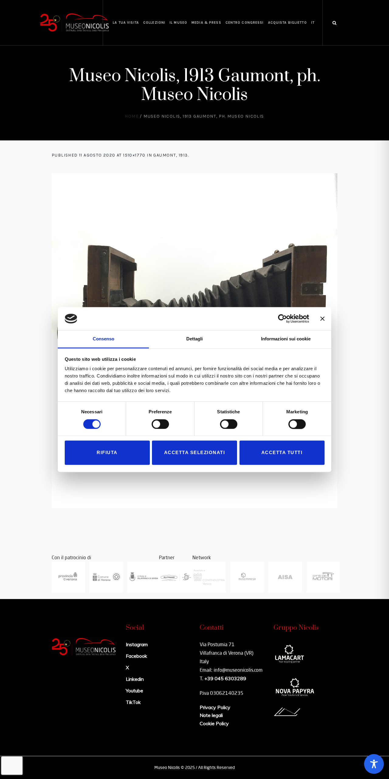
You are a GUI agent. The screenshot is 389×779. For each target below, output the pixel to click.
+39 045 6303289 (225, 678)
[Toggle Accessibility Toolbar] (373, 763)
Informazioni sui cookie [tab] (286, 339)
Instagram (137, 644)
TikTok (133, 702)
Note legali (211, 715)
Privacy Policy (215, 707)
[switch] (160, 424)
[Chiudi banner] (322, 318)
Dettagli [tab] (194, 339)
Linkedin (135, 679)
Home (132, 116)
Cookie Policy (214, 723)
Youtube (134, 691)
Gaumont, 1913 (170, 155)
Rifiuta (107, 452)
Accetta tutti (282, 452)
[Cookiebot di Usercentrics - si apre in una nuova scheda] (282, 318)
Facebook (136, 656)
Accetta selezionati (194, 452)
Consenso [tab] (103, 339)
